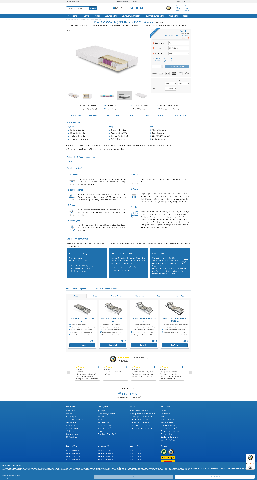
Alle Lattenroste (111, 16)
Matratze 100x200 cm (105, 453)
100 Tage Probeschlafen (74, 419)
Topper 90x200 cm (136, 450)
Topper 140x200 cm (136, 453)
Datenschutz (165, 414)
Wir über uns (70, 431)
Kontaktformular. (127, 263)
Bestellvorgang (71, 416)
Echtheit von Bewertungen (170, 437)
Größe (154, 82)
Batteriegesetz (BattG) (169, 428)
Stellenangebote (72, 434)
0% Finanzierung (72, 437)
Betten (75, 16)
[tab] (75, 115)
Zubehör (185, 16)
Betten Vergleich (167, 434)
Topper (97, 16)
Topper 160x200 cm (136, 456)
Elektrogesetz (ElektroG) (169, 425)
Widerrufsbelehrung (168, 419)
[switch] (250, 467)
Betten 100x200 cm (73, 453)
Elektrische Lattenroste (155, 16)
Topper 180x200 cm (136, 459)
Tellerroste (173, 16)
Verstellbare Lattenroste (131, 16)
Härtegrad (158, 48)
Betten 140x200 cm (73, 459)
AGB (162, 416)
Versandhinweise (72, 425)
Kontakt (69, 414)
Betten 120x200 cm (73, 456)
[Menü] (254, 455)
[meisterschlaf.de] (128, 7)
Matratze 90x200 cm (105, 450)
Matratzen (86, 16)
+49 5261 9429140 (84, 268)
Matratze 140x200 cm (105, 459)
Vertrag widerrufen (167, 422)
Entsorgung (159, 53)
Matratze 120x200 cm (105, 456)
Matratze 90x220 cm (77, 19)
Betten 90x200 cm (72, 450)
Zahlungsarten (71, 422)
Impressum (165, 411)
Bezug (154, 89)
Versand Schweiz (72, 428)
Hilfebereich (184, 268)
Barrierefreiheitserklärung (170, 431)
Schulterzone (159, 43)
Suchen (94, 8)
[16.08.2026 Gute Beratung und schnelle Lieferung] (87, 366)
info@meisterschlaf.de (79, 271)
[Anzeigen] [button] (70, 161)
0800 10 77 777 (79, 266)
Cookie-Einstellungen (168, 440)
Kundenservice (71, 411)
